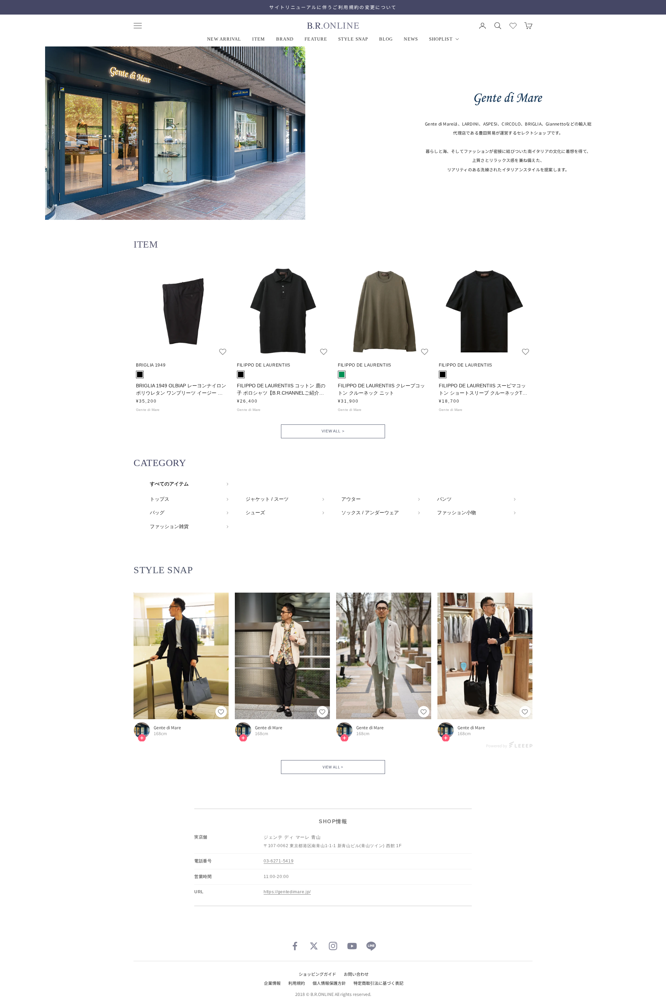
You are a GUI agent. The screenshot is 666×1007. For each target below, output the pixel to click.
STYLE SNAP (353, 39)
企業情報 (272, 983)
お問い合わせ (356, 974)
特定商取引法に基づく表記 (378, 983)
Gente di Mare (167, 727)
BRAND (285, 39)
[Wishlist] (513, 25)
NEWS (411, 39)
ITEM (258, 39)
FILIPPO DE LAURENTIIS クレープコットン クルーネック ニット (381, 389)
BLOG (386, 39)
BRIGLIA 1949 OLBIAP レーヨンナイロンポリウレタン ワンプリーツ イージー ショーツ (181, 390)
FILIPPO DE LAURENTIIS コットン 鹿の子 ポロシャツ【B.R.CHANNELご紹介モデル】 (281, 390)
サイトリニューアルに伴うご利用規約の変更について (332, 7)
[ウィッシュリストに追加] (223, 351)
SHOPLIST (441, 39)
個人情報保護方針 (329, 983)
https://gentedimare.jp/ (287, 891)
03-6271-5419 (278, 861)
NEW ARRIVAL (224, 39)
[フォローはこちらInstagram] (333, 946)
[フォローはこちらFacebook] (295, 946)
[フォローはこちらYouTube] (352, 946)
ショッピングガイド (317, 974)
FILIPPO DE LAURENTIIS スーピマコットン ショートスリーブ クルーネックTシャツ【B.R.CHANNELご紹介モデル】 (483, 390)
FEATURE (316, 39)
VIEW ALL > (333, 431)
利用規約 (296, 983)
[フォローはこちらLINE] (371, 946)
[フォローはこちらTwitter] (314, 946)
